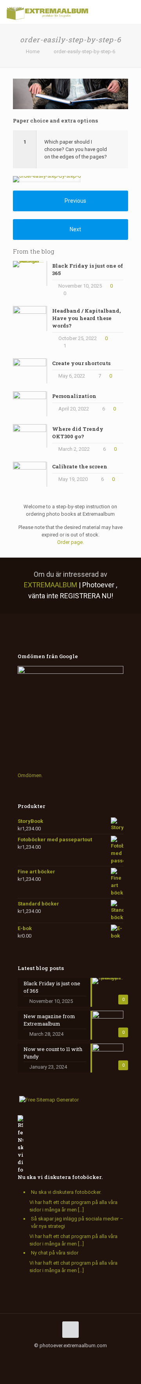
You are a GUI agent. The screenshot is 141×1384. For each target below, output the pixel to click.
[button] (70, 149)
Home (33, 51)
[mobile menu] (130, 11)
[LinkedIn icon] (58, 1356)
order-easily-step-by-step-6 (84, 51)
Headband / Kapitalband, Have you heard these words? (86, 318)
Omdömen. (30, 775)
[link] (47, 179)
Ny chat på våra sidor (54, 1253)
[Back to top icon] (70, 1329)
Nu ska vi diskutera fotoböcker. (60, 1177)
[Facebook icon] (33, 1356)
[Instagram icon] (66, 1356)
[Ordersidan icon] (107, 1356)
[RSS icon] (83, 1356)
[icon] (75, 1356)
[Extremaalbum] (47, 12)
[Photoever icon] (91, 1356)
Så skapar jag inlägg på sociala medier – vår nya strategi (77, 1222)
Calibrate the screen (79, 466)
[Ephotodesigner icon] (99, 1356)
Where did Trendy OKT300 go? (77, 432)
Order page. (70, 542)
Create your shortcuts (81, 363)
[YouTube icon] (50, 1356)
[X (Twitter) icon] (42, 1356)
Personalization (74, 396)
